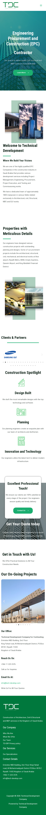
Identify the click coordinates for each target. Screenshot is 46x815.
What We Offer (9, 737)
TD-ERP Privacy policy (11, 743)
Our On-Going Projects (19, 574)
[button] (4, 354)
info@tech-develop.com (10, 683)
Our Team (7, 740)
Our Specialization (10, 754)
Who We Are (8, 733)
